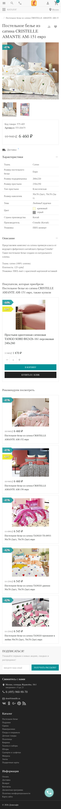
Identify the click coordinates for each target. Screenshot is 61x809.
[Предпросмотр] (30, 314)
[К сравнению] (49, 26)
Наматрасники (8, 729)
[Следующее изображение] (54, 314)
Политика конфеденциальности (16, 793)
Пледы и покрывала (11, 732)
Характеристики (12, 157)
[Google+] (14, 703)
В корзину (30, 367)
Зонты (5, 759)
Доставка (6, 779)
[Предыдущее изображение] (6, 314)
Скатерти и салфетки (11, 752)
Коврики (6, 742)
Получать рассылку (45, 667)
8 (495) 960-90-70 (17, 692)
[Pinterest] (19, 703)
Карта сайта (7, 796)
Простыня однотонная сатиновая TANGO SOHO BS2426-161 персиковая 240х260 (29, 339)
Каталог (12, 9)
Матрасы (6, 755)
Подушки (6, 722)
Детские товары (9, 735)
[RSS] (24, 703)
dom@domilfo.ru (13, 698)
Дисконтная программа (12, 789)
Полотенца (7, 739)
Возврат (5, 783)
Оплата (5, 776)
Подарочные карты (10, 762)
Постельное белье (10, 719)
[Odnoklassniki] (9, 703)
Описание (8, 238)
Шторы (5, 749)
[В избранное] (55, 26)
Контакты (6, 786)
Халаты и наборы (10, 745)
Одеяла (5, 725)
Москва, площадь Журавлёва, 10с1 (21, 684)
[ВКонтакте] (4, 703)
